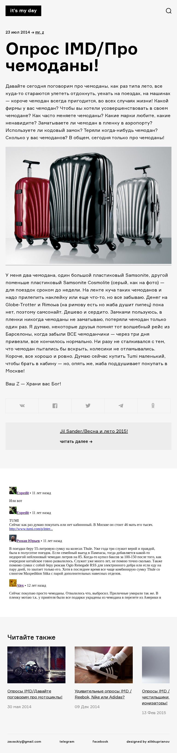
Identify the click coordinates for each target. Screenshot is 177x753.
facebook (100, 741)
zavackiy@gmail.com (24, 741)
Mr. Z (39, 32)
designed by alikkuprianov (148, 741)
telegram (66, 741)
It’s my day (23, 10)
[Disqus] (85, 542)
